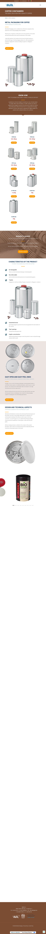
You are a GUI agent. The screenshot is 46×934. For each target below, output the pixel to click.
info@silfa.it (24, 910)
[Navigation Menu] (40, 5)
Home (6, 18)
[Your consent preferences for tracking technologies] (44, 932)
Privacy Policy (25, 925)
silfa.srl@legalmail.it (33, 910)
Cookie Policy (31, 925)
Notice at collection (15, 932)
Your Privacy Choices (27, 932)
